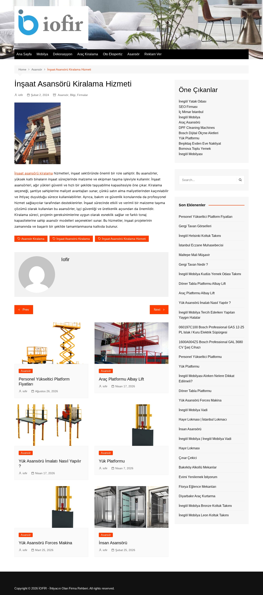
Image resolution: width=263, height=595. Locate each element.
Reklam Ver (152, 54)
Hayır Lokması (189, 448)
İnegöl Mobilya (189, 117)
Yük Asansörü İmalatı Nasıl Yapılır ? (205, 302)
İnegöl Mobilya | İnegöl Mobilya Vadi (205, 438)
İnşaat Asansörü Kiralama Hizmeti (124, 238)
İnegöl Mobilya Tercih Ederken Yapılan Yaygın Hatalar (207, 315)
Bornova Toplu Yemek (195, 148)
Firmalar (82, 95)
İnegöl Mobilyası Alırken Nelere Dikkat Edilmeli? (206, 378)
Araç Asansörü (189, 122)
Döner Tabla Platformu (195, 391)
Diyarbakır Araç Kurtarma (197, 496)
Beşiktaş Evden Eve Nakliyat (200, 143)
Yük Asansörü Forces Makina (45, 543)
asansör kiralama (32, 238)
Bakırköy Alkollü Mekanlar (198, 467)
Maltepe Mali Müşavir (194, 255)
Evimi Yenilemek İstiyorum (198, 477)
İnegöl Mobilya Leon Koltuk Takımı (204, 515)
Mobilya (42, 54)
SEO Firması (188, 106)
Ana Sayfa (24, 54)
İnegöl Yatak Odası (192, 101)
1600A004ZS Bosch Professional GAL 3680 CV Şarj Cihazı (211, 344)
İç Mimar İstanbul (191, 112)
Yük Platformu (112, 461)
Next (157, 309)
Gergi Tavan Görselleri (195, 226)
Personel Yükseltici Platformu (200, 357)
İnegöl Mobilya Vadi (193, 410)
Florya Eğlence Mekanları (197, 486)
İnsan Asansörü (113, 543)
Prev (26, 309)
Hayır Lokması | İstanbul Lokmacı (203, 419)
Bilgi (72, 95)
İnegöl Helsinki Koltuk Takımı (200, 236)
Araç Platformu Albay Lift (121, 379)
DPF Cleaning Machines (197, 127)
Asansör (133, 54)
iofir (20, 95)
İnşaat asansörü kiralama (33, 173)
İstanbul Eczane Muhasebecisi (201, 245)
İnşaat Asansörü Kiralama (73, 238)
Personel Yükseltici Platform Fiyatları (205, 216)
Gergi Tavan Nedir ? (193, 264)
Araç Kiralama (87, 54)
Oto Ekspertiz (112, 54)
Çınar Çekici (188, 458)
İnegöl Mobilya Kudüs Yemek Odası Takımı (210, 274)
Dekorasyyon (62, 54)
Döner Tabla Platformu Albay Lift (202, 283)
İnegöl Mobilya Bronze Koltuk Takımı (205, 505)
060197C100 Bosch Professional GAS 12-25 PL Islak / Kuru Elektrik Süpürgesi (211, 329)
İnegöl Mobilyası (191, 154)
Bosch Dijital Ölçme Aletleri (198, 133)
